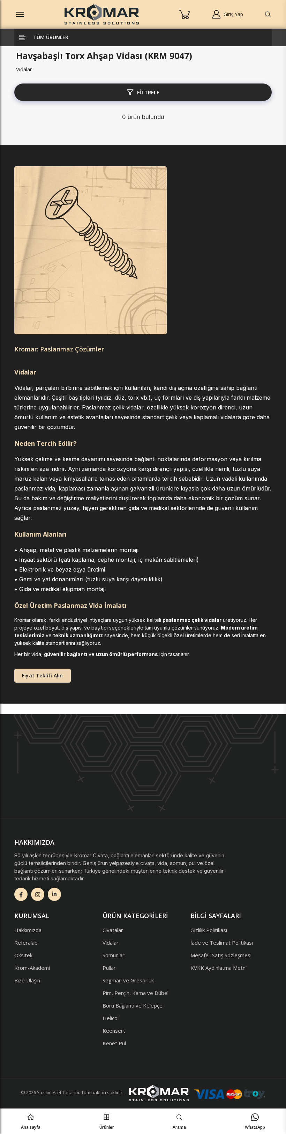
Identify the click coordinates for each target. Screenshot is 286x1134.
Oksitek (23, 955)
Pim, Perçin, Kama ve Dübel (135, 992)
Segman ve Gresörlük (128, 980)
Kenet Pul (114, 1043)
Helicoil (111, 1018)
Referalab (26, 942)
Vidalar (24, 69)
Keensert (114, 1030)
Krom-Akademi (32, 967)
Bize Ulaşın (27, 980)
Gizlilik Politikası (208, 929)
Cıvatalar (113, 929)
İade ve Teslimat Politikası (221, 942)
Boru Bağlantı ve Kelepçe (133, 1005)
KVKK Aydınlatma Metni (218, 967)
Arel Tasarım (66, 1092)
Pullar (109, 967)
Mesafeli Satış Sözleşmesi (220, 955)
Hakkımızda (28, 929)
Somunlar (114, 955)
